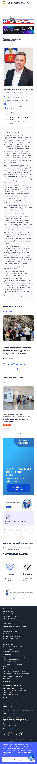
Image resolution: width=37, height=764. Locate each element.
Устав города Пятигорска (11, 659)
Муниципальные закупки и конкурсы (16, 673)
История (6, 634)
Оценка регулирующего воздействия (16, 671)
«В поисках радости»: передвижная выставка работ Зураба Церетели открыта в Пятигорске (16, 417)
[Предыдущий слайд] (3, 504)
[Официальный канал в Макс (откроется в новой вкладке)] (5, 734)
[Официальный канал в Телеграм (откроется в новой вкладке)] (10, 734)
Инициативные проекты (11, 694)
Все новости (8, 382)
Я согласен (18, 760)
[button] (17, 369)
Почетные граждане (10, 631)
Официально (7, 654)
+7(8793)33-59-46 (8, 707)
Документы (7, 666)
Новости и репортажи (10, 611)
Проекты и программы (11, 651)
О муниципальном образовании (14, 626)
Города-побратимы (9, 641)
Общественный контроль (12, 685)
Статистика (7, 669)
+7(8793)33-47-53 (8, 713)
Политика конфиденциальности (10, 724)
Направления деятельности (12, 646)
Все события (7, 311)
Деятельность (8, 644)
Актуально (6, 681)
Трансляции (7, 623)
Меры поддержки (9, 649)
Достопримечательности (11, 636)
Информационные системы (12, 676)
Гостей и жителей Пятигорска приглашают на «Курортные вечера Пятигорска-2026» (17, 351)
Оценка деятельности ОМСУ (13, 688)
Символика (7, 629)
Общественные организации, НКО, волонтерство (15, 691)
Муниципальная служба (11, 662)
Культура (7, 425)
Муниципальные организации (13, 664)
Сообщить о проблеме (18, 488)
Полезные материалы (10, 616)
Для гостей (6, 621)
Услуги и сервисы (9, 618)
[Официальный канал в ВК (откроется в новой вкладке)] (16, 734)
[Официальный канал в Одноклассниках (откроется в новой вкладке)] (21, 734)
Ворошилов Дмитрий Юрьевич (18, 89)
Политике (14, 754)
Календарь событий (10, 614)
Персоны (6, 698)
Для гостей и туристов (11, 638)
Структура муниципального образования (17, 657)
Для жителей (7, 609)
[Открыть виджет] (31, 757)
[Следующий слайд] (33, 504)
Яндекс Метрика (7, 746)
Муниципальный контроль (12, 678)
